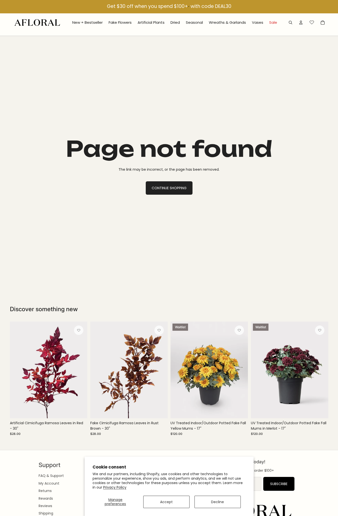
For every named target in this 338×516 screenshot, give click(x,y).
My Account (49, 483)
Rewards (46, 498)
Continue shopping (169, 188)
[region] (169, 7)
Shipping (46, 513)
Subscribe (279, 483)
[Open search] (290, 22)
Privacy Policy (114, 487)
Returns (45, 490)
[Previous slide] (17, 369)
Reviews (45, 505)
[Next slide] (79, 369)
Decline (217, 501)
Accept (166, 501)
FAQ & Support (51, 475)
